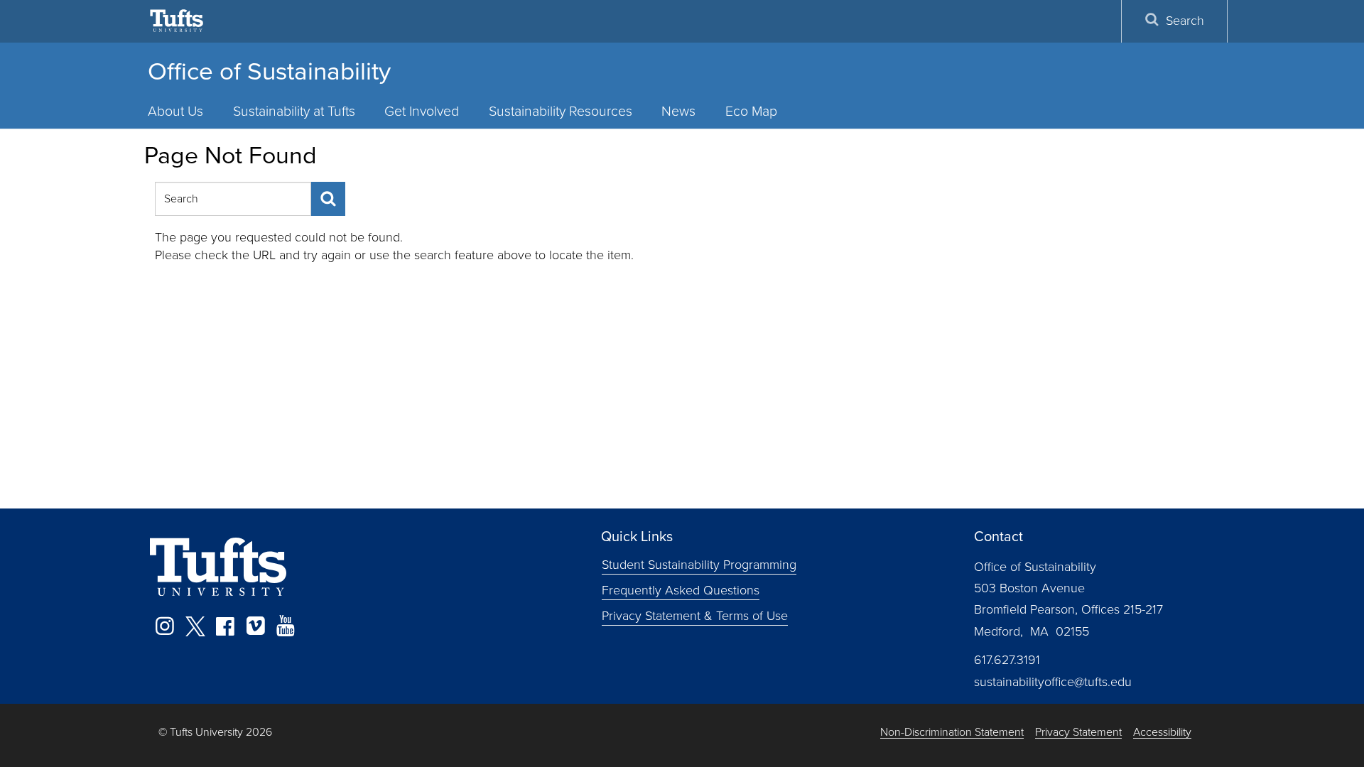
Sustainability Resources (560, 111)
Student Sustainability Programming (699, 564)
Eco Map (751, 111)
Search (1185, 20)
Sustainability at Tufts (294, 111)
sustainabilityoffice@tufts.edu (1053, 682)
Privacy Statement (1078, 733)
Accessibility (1162, 733)
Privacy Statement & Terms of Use (695, 615)
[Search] (328, 199)
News (678, 111)
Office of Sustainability (269, 71)
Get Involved (421, 111)
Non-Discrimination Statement (952, 733)
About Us (175, 111)
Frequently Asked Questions (680, 589)
